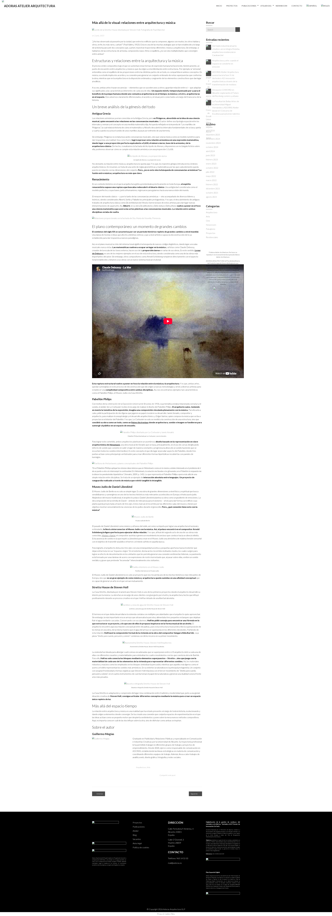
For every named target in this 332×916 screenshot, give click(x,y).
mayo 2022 (211, 176)
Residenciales (212, 237)
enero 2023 (211, 163)
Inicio (219, 6)
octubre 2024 (212, 147)
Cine (208, 220)
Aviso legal (137, 843)
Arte (148, 767)
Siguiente (194, 794)
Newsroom (281, 6)
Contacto (296, 6)
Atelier (136, 831)
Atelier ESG (265, 6)
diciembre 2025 (213, 134)
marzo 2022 (211, 180)
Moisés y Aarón (108, 535)
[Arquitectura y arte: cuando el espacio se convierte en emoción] (208, 61)
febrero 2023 (212, 159)
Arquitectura (141, 767)
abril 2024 (210, 151)
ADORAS (137, 751)
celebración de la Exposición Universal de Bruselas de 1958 (133, 403)
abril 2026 (210, 130)
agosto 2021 (211, 197)
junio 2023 (210, 155)
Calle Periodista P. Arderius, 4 (180, 828)
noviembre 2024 (213, 143)
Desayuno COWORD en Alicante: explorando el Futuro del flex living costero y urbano (225, 93)
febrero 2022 (212, 184)
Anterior (99, 794)
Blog (135, 835)
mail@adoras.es (175, 863)
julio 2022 (210, 172)
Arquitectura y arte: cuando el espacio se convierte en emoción (225, 63)
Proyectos (231, 6)
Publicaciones (249, 6)
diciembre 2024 (213, 138)
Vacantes (137, 839)
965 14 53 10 (182, 858)
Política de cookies (141, 847)
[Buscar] (237, 29)
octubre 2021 (212, 192)
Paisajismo (210, 229)
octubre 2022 (212, 168)
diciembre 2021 (213, 188)
